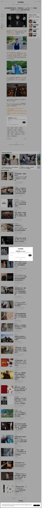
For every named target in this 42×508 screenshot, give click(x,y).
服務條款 (22, 257)
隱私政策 (24, 257)
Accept (36, 505)
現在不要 (21, 259)
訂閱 (30, 255)
